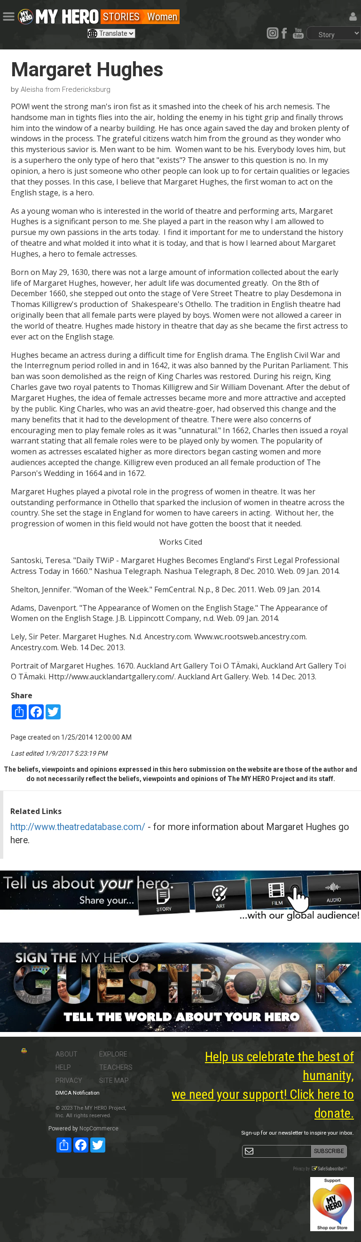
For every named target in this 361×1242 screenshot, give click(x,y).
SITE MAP (114, 1080)
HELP (63, 1067)
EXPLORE (113, 1054)
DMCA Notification (77, 1093)
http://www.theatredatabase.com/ (77, 827)
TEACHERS (116, 1067)
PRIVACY (68, 1080)
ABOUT (66, 1054)
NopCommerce (98, 1128)
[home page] (67, 14)
